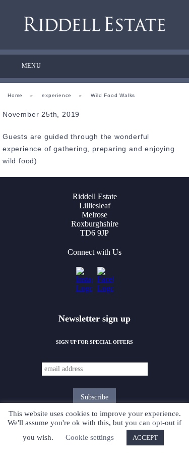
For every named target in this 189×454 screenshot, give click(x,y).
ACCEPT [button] (145, 437)
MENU (31, 65)
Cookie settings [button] (90, 437)
